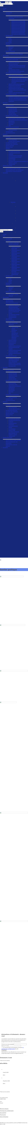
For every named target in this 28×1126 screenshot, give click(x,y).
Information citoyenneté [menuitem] (12, 303)
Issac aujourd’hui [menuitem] (13, 407)
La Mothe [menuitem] (11, 421)
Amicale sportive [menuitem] (19, 211)
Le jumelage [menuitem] (9, 283)
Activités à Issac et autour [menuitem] (16, 225)
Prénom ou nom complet (7, 1044)
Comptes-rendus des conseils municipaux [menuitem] (14, 243)
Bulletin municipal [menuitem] (10, 291)
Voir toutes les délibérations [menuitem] (15, 273)
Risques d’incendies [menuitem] (7, 437)
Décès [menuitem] (10, 290)
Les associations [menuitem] (17, 204)
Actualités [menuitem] (5, 447)
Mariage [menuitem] (11, 288)
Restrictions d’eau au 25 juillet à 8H (12, 1078)
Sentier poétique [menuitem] (10, 413)
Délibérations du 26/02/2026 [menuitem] (15, 253)
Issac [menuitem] (4, 235)
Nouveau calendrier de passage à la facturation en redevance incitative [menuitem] (15, 335)
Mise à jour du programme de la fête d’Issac (14, 1069)
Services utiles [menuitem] (9, 275)
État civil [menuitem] (8, 284)
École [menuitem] (10, 278)
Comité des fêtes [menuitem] (13, 373)
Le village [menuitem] (8, 404)
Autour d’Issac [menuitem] (9, 414)
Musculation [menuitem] (12, 390)
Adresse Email (4, 1045)
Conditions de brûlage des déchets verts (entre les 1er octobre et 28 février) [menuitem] (14, 311)
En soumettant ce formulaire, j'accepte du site (12, 1048)
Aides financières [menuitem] (13, 397)
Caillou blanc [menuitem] (18, 218)
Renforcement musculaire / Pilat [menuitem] (13, 383)
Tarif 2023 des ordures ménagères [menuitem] (14, 329)
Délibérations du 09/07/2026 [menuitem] (15, 247)
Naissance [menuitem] (11, 287)
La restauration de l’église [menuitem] (15, 157)
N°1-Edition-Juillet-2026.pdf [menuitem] (16, 54)
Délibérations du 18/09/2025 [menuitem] (15, 259)
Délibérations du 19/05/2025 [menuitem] (15, 265)
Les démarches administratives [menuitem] (9, 300)
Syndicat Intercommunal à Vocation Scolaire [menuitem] (15, 350)
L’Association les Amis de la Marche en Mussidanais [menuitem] (15, 387)
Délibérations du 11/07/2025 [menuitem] (15, 262)
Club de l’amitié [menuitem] (18, 221)
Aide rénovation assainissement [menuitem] (12, 316)
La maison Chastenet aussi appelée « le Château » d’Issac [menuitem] (14, 433)
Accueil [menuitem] (4, 234)
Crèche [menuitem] (10, 280)
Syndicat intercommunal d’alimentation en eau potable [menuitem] (15, 347)
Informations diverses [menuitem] (17, 178)
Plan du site (3, 1114)
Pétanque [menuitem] (11, 391)
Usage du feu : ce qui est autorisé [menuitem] (13, 171)
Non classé (8, 1075)
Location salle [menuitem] (9, 399)
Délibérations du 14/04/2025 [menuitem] (15, 267)
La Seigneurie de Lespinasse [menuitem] (13, 423)
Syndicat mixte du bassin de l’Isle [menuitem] (17, 92)
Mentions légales (4, 1108)
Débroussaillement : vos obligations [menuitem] (14, 170)
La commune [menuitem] (9, 238)
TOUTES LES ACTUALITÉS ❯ (7, 1086)
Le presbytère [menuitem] (12, 429)
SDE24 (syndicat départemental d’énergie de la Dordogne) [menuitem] (12, 342)
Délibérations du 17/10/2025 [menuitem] (15, 256)
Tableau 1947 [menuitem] (12, 436)
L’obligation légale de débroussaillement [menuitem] (14, 306)
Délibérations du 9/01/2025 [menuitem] (15, 270)
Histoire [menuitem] (8, 416)
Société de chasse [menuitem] (13, 376)
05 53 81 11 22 (5, 1101)
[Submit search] (13, 230)
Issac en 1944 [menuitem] (12, 430)
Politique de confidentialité (6, 1110)
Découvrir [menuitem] (5, 401)
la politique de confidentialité (12, 1048)
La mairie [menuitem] (8, 240)
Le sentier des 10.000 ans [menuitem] (12, 411)
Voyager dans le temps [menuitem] (14, 409)
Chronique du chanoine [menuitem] (14, 419)
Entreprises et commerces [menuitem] (12, 394)
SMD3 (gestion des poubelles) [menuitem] (13, 323)
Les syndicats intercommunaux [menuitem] (10, 319)
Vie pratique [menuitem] (6, 297)
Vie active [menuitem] (13, 202)
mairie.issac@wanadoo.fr (10, 1103)
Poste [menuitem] (10, 281)
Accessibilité (3, 1112)
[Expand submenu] (12, 237)
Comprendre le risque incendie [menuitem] (13, 440)
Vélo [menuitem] (10, 393)
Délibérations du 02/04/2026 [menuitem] (15, 250)
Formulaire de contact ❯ (6, 1105)
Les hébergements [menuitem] (10, 400)
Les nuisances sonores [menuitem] (14, 314)
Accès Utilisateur (4, 1116)
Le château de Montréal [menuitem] (11, 410)
